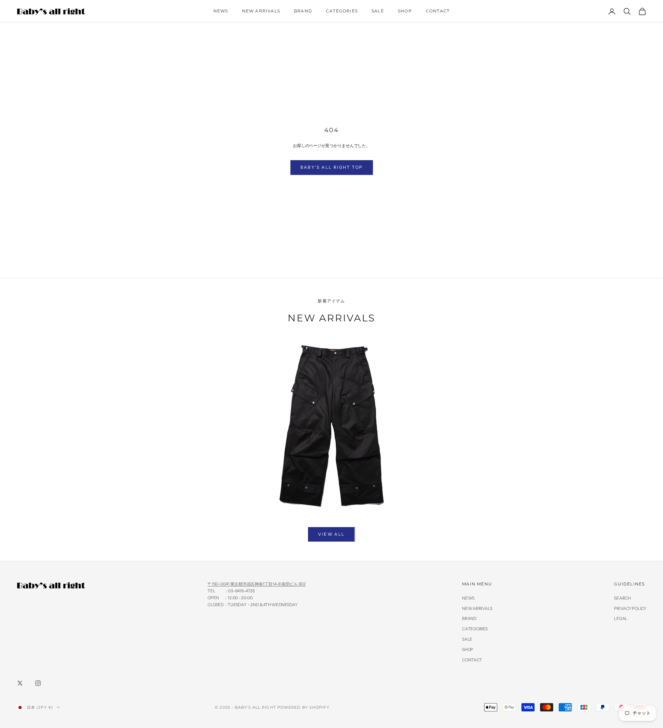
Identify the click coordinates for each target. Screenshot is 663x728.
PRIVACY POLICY (630, 608)
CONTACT (438, 10)
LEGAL (620, 618)
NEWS (220, 10)
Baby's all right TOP (331, 167)
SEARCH (622, 598)
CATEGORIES (342, 10)
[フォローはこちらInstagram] (38, 683)
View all (331, 534)
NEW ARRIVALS (261, 10)
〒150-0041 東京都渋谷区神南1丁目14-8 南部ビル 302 (257, 583)
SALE (378, 10)
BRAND (303, 10)
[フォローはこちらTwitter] (20, 683)
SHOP (405, 10)
